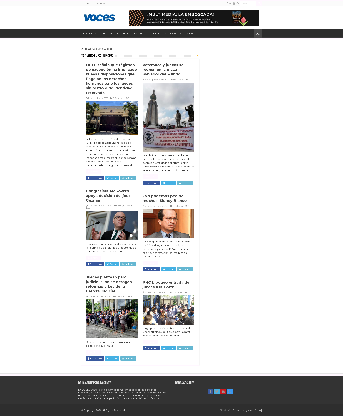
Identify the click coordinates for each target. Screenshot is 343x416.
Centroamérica (109, 33)
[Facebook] (227, 3)
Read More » (93, 171)
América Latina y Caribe (135, 33)
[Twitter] (230, 3)
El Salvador (89, 33)
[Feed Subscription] (198, 56)
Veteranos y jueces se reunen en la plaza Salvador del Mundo (163, 69)
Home (87, 48)
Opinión (189, 33)
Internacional (171, 33)
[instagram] (237, 3)
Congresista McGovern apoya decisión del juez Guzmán (108, 195)
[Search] (259, 3)
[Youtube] (234, 3)
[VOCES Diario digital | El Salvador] (99, 17)
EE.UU (156, 33)
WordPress (254, 410)
